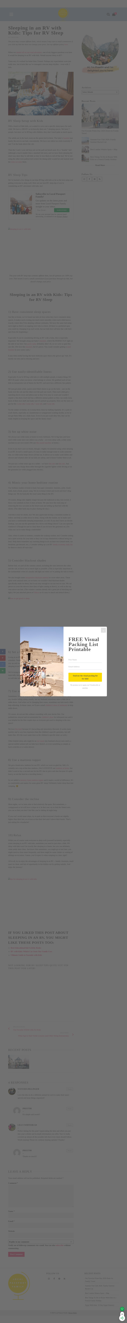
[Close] (103, 630)
